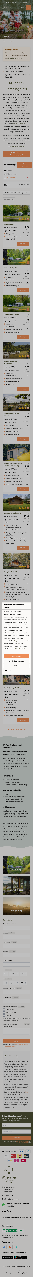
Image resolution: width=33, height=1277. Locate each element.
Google (16, 641)
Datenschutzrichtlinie (21, 649)
